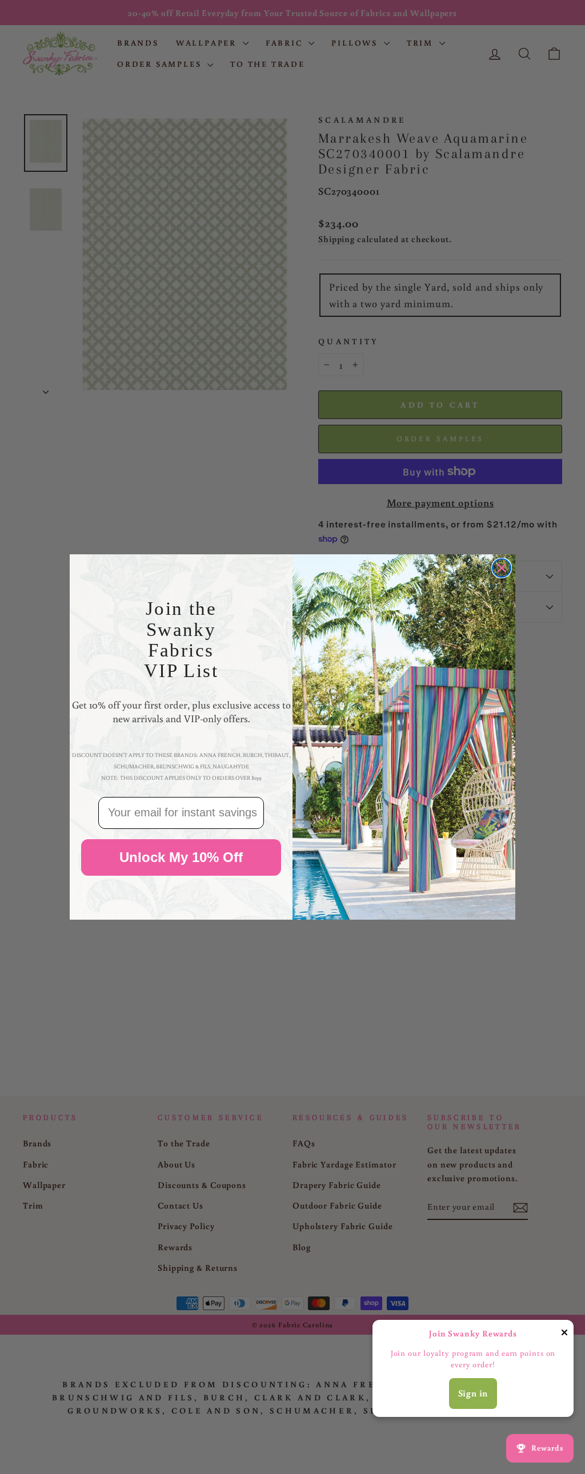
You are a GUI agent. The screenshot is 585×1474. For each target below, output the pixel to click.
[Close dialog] (501, 568)
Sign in (473, 1393)
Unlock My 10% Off (181, 857)
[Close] (564, 1334)
